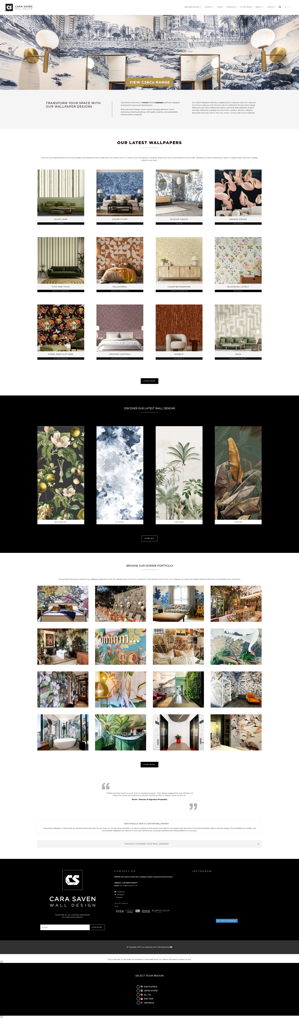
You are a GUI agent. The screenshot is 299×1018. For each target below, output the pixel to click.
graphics (233, 110)
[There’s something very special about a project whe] (226, 896)
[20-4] (178, 621)
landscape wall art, (208, 113)
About (258, 7)
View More (149, 764)
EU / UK (147, 995)
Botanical (120, 223)
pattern (227, 113)
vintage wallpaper (248, 113)
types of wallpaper (126, 158)
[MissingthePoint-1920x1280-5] (178, 750)
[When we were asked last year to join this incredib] (250, 910)
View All (150, 538)
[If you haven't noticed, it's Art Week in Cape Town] (202, 896)
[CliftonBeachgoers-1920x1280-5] (236, 707)
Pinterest (119, 897)
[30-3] (62, 707)
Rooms (208, 7)
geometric (225, 110)
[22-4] (62, 664)
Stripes (61, 223)
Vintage (179, 223)
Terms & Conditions (121, 903)
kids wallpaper (247, 110)
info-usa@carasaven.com (128, 885)
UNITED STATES (151, 991)
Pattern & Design (61, 358)
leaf (217, 113)
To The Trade (246, 7)
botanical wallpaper (202, 105)
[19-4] (120, 621)
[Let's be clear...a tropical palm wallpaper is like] (226, 910)
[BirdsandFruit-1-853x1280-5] (120, 707)
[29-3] (236, 664)
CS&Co (220, 7)
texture (234, 113)
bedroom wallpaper (137, 579)
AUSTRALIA (149, 1003)
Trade (116, 906)
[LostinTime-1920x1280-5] (120, 750)
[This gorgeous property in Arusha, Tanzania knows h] (250, 883)
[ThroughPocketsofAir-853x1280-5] (236, 750)
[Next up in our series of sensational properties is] (202, 910)
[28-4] (178, 664)
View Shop (150, 381)
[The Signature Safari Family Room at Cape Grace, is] (250, 896)
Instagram (120, 894)
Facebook (121, 891)
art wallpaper (234, 102)
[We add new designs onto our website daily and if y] (226, 883)
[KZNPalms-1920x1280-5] (62, 750)
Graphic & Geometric (60, 291)
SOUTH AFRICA (150, 986)
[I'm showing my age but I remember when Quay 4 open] (202, 883)
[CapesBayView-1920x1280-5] (178, 707)
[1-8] (62, 621)
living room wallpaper (172, 579)
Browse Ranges (192, 7)
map (221, 113)
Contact (271, 7)
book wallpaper (250, 102)
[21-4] (236, 621)
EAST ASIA (148, 999)
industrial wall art (220, 105)
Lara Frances (238, 223)
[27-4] (120, 664)
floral (219, 110)
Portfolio (231, 7)
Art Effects (179, 358)
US (288, 7)
